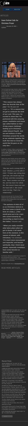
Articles (14, 332)
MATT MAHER (16, 336)
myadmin (3, 27)
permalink (19, 337)
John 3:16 (14, 335)
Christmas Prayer (15, 333)
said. (8, 109)
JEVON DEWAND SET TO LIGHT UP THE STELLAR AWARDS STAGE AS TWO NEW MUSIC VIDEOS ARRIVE (13, 312)
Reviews (3, 333)
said (14, 171)
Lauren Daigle (9, 336)
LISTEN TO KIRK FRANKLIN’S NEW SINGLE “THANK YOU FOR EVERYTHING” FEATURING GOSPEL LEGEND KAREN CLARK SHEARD (12, 319)
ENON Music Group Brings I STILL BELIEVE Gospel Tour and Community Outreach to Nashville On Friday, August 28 (13, 327)
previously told (9, 196)
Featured (18, 332)
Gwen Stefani (8, 335)
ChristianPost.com (19, 263)
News (22, 332)
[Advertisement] (14, 43)
